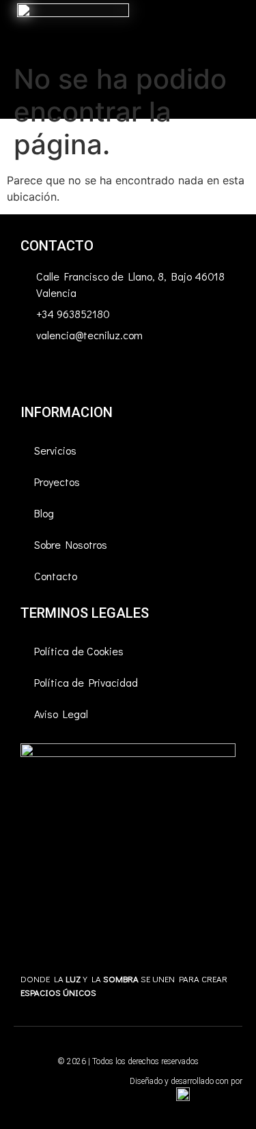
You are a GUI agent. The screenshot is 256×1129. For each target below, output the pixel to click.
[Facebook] (37, 374)
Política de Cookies (79, 651)
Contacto (55, 576)
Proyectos (57, 481)
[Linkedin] (113, 374)
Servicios (55, 450)
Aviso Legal (61, 713)
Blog (44, 513)
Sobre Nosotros (70, 544)
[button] (236, 59)
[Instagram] (75, 374)
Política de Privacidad (86, 682)
